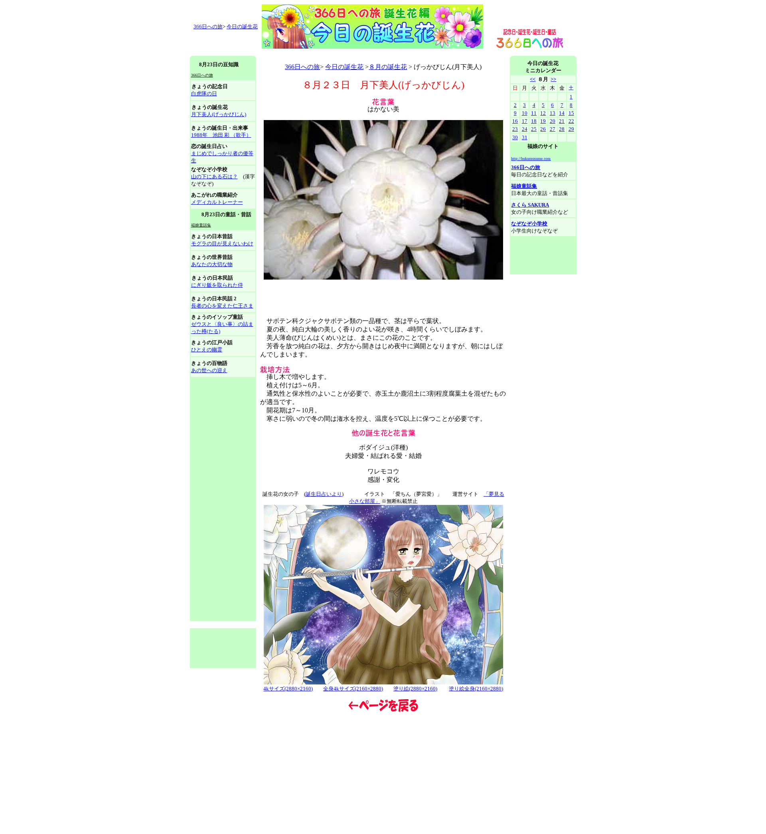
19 (543, 121)
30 (515, 137)
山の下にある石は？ (214, 176)
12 (543, 113)
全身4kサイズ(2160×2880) (353, 689)
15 (571, 113)
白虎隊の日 (204, 94)
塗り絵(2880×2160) (415, 689)
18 (534, 121)
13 (552, 113)
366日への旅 (302, 66)
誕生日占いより (324, 494)
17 (524, 121)
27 (552, 129)
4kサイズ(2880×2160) (288, 689)
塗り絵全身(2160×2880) (476, 689)
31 (524, 137)
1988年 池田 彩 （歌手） (221, 135)
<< (532, 79)
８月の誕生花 (388, 66)
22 (571, 121)
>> (553, 79)
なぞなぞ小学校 (529, 224)
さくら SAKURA (530, 205)
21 (562, 121)
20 (552, 121)
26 (543, 129)
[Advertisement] (335, 53)
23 (515, 129)
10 (524, 113)
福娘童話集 (524, 186)
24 (524, 129)
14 (562, 113)
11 (534, 113)
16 (515, 121)
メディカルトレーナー (217, 202)
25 (534, 129)
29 (571, 129)
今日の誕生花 (242, 27)
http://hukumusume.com (531, 158)
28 (562, 129)
